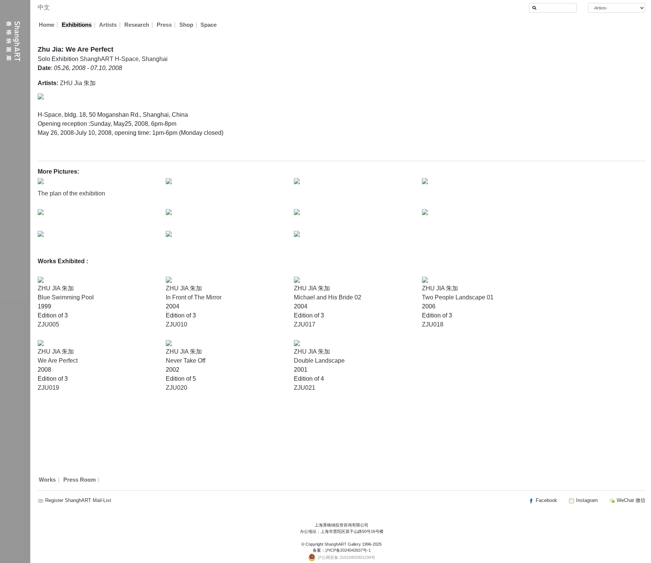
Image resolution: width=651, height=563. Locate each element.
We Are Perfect (58, 360)
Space (208, 25)
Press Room (79, 480)
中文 (44, 7)
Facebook (545, 500)
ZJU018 (432, 324)
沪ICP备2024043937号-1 (348, 550)
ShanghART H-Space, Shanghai (124, 59)
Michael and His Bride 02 (327, 297)
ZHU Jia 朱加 (78, 83)
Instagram (586, 500)
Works (47, 480)
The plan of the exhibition (71, 193)
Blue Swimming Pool (66, 297)
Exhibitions (77, 25)
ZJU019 (48, 387)
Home (46, 25)
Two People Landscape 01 (458, 297)
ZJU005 (48, 324)
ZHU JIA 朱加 (56, 288)
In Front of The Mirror (194, 297)
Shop (186, 25)
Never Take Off (185, 360)
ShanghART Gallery (342, 544)
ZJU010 (176, 324)
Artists (108, 25)
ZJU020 (176, 387)
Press (164, 25)
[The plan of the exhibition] (41, 180)
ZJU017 (304, 324)
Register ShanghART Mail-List (78, 500)
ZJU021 (304, 387)
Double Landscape (319, 360)
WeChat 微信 (630, 500)
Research (136, 25)
